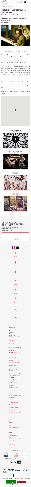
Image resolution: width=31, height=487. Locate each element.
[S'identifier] (21, 2)
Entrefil (15, 174)
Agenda (11, 385)
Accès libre (11, 393)
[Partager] (23, 2)
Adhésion (12, 357)
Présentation (12, 350)
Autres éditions (12, 424)
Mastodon (15, 311)
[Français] (13, 247)
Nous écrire (12, 343)
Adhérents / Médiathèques (15, 395)
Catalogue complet (13, 425)
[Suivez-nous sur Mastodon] (15, 309)
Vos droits (11, 377)
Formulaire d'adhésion (14, 362)
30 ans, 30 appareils (14, 409)
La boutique (13, 416)
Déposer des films (13, 352)
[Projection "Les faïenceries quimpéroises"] (15, 35)
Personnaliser (15, 485)
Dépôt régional (12, 379)
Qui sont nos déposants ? (15, 375)
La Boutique (16, 195)
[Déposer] (20, 2)
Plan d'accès (12, 340)
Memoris (15, 132)
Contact (12, 327)
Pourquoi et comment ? (14, 373)
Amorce (15, 153)
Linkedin (15, 293)
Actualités (13, 382)
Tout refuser (21, 482)
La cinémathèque (15, 347)
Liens (10, 446)
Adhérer (11, 360)
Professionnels (12, 397)
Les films (12, 391)
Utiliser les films (12, 354)
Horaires (11, 342)
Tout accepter (10, 482)
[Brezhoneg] (25, 2)
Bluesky (15, 302)
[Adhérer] (18, 2)
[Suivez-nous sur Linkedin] (15, 290)
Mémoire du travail (13, 407)
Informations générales (14, 387)
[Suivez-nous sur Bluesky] (15, 299)
